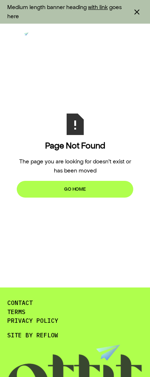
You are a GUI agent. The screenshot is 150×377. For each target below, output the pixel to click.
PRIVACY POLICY (32, 320)
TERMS (16, 312)
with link (98, 7)
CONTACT (20, 302)
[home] (20, 38)
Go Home (75, 189)
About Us (98, 38)
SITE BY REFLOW (32, 335)
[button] (137, 38)
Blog (59, 38)
